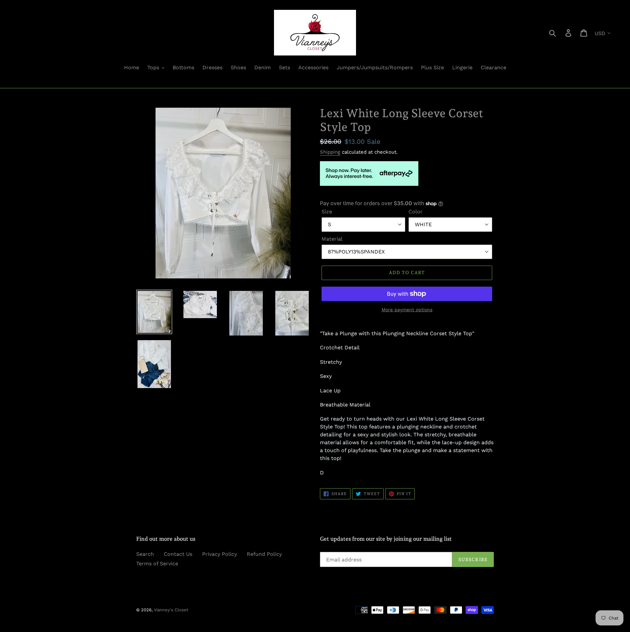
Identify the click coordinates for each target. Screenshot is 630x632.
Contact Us (178, 554)
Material (332, 239)
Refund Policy (264, 554)
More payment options (407, 309)
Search (145, 554)
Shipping (330, 152)
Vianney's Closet (171, 609)
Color (416, 211)
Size (327, 211)
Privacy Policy (219, 554)
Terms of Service (157, 563)
